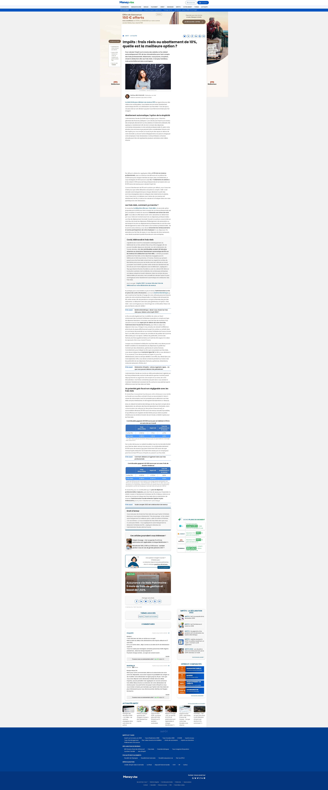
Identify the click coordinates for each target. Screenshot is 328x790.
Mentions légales (154, 782)
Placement (154, 7)
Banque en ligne (136, 7)
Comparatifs (125, 7)
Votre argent (187, 7)
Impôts (178, 7)
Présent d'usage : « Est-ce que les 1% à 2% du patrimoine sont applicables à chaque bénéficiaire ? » (150, 541)
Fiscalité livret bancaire (148, 758)
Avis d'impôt (142, 751)
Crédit (162, 7)
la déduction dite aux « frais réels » (145, 208)
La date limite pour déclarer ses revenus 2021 (140, 102)
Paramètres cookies (179, 785)
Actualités (133, 36)
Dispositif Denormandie (162, 765)
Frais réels (151, 749)
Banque (146, 7)
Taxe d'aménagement (131, 740)
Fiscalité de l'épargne (131, 758)
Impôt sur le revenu (151, 616)
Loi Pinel (149, 765)
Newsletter (153, 785)
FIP (179, 765)
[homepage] (123, 36)
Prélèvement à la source (132, 742)
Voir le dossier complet (197, 657)
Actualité (204, 7)
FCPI (174, 765)
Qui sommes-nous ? (142, 782)
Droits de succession (171, 740)
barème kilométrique (161, 293)
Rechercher (191, 3)
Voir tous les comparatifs (197, 695)
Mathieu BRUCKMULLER (137, 95)
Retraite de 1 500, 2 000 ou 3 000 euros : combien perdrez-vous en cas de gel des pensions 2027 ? (148, 547)
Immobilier (170, 7)
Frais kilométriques (163, 749)
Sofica (185, 765)
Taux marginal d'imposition (180, 749)
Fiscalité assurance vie (166, 758)
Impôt (127, 36)
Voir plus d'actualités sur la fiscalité (196, 703)
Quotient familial (129, 751)
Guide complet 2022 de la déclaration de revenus (151, 505)
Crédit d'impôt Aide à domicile (134, 765)
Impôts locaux (189, 738)
